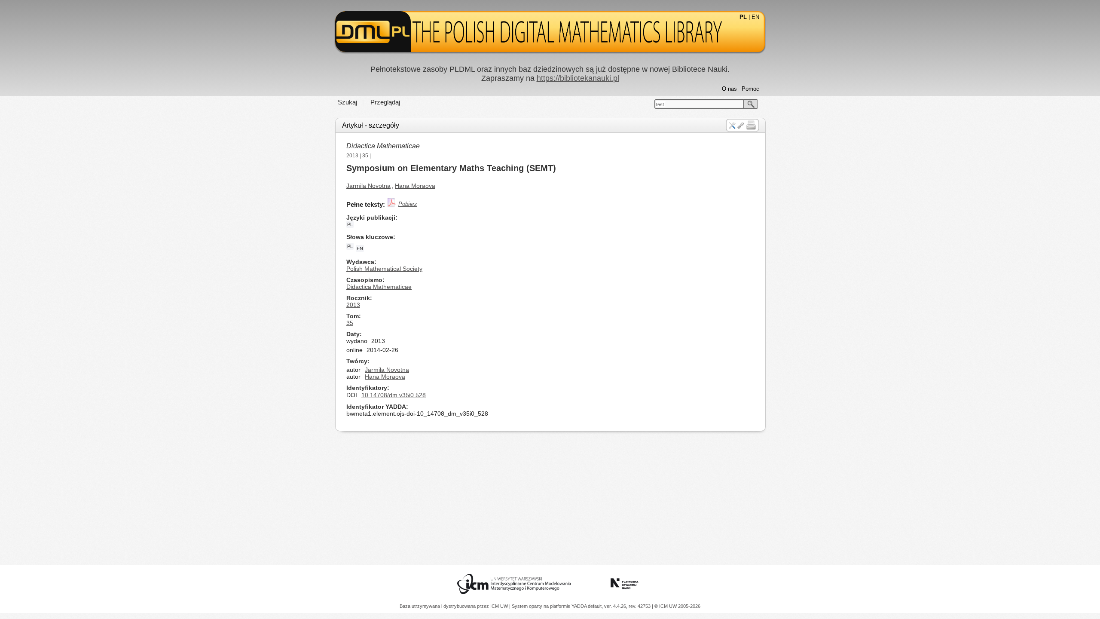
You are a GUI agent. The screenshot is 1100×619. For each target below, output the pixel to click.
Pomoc (750, 89)
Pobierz (407, 204)
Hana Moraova (415, 185)
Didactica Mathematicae (383, 146)
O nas (729, 89)
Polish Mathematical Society (384, 268)
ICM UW (499, 606)
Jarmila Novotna (368, 185)
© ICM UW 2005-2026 (677, 606)
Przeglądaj (385, 102)
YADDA (579, 606)
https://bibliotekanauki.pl (578, 78)
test (660, 104)
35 (365, 156)
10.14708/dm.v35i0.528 (393, 395)
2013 (352, 156)
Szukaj (347, 102)
